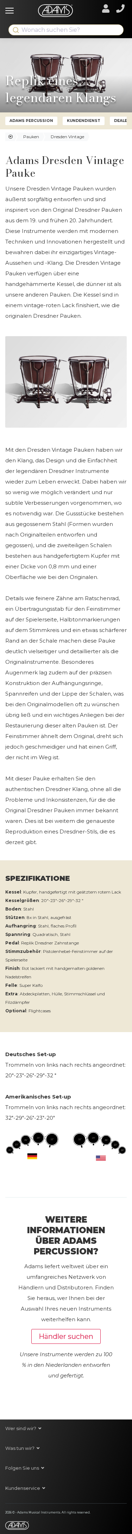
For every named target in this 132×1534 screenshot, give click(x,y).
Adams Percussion (31, 120)
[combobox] (66, 29)
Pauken (31, 136)
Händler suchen (66, 1336)
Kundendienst (83, 120)
